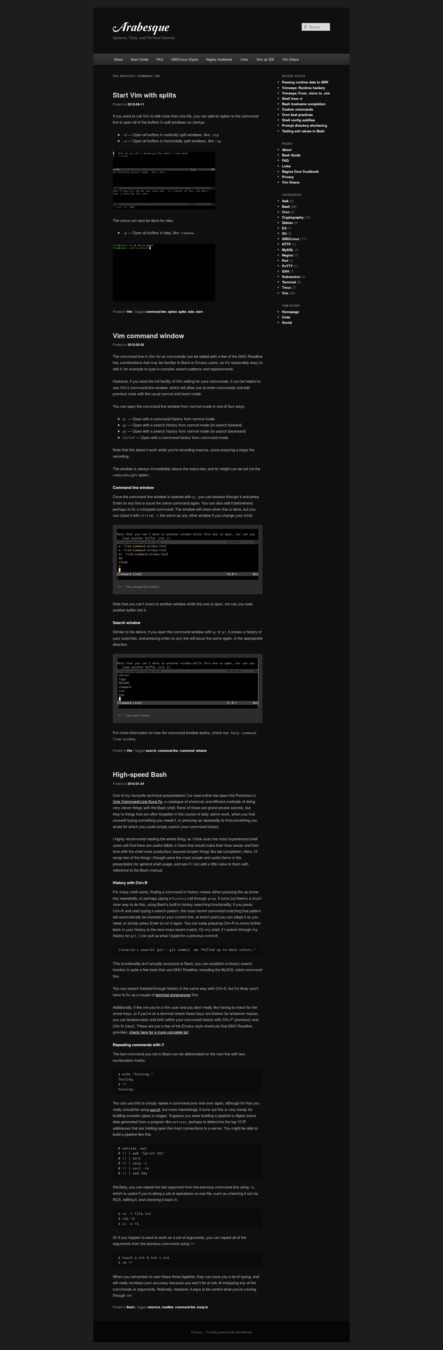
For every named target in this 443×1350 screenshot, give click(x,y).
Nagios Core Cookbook (300, 171)
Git (284, 233)
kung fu (202, 1307)
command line (156, 311)
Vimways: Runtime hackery (303, 87)
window (201, 750)
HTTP (286, 244)
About (118, 59)
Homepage (290, 311)
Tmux (286, 287)
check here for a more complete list (158, 1032)
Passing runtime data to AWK (305, 82)
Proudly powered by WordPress (229, 1332)
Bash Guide (139, 59)
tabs (191, 311)
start (199, 311)
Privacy (288, 176)
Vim (129, 311)
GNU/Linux (290, 238)
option (172, 311)
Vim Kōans (291, 59)
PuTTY (287, 265)
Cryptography (293, 217)
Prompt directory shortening (304, 125)
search (151, 750)
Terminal (289, 282)
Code (286, 317)
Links (244, 59)
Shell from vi (292, 98)
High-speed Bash (140, 774)
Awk (285, 200)
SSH (285, 271)
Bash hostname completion (304, 103)
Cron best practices (297, 114)
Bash (130, 1307)
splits (182, 311)
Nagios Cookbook (219, 59)
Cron (286, 211)
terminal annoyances (173, 994)
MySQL (288, 249)
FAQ (159, 59)
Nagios (287, 255)
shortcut (154, 1307)
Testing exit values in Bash (303, 130)
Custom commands (297, 109)
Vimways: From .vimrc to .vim (306, 93)
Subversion (291, 276)
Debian (287, 222)
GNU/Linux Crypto (184, 59)
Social (287, 322)
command (187, 750)
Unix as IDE (265, 59)
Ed (284, 228)
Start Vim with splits (144, 95)
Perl (285, 260)
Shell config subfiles (298, 119)
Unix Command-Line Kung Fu (137, 801)
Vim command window (148, 335)
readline (168, 1307)
